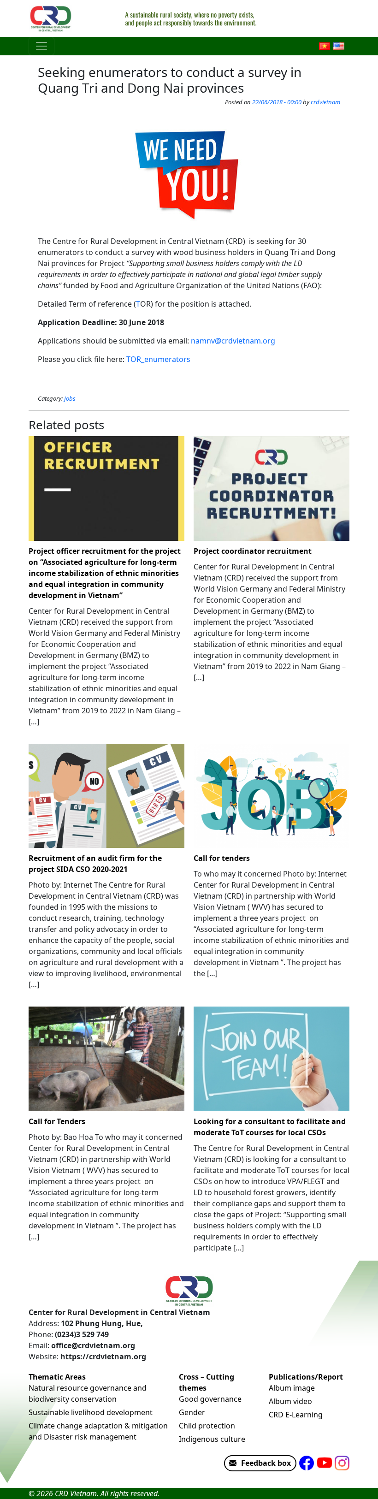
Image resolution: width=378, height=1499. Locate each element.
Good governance (210, 1399)
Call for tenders (222, 858)
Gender (192, 1412)
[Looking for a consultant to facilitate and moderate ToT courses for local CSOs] (271, 1059)
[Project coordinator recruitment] (271, 488)
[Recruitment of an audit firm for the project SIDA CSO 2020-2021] (106, 796)
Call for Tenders (57, 1121)
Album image (292, 1388)
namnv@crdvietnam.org (233, 341)
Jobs (70, 398)
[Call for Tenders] (106, 1059)
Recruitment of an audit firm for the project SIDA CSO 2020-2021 (95, 863)
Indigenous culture (212, 1439)
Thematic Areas (57, 1377)
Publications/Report (306, 1377)
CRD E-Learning (296, 1415)
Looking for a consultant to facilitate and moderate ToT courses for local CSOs (270, 1127)
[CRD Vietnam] (52, 18)
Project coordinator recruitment (253, 551)
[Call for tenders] (271, 796)
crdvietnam (325, 102)
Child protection (207, 1426)
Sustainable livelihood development (91, 1412)
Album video (290, 1401)
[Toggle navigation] (41, 46)
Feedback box (266, 1463)
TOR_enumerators (158, 359)
